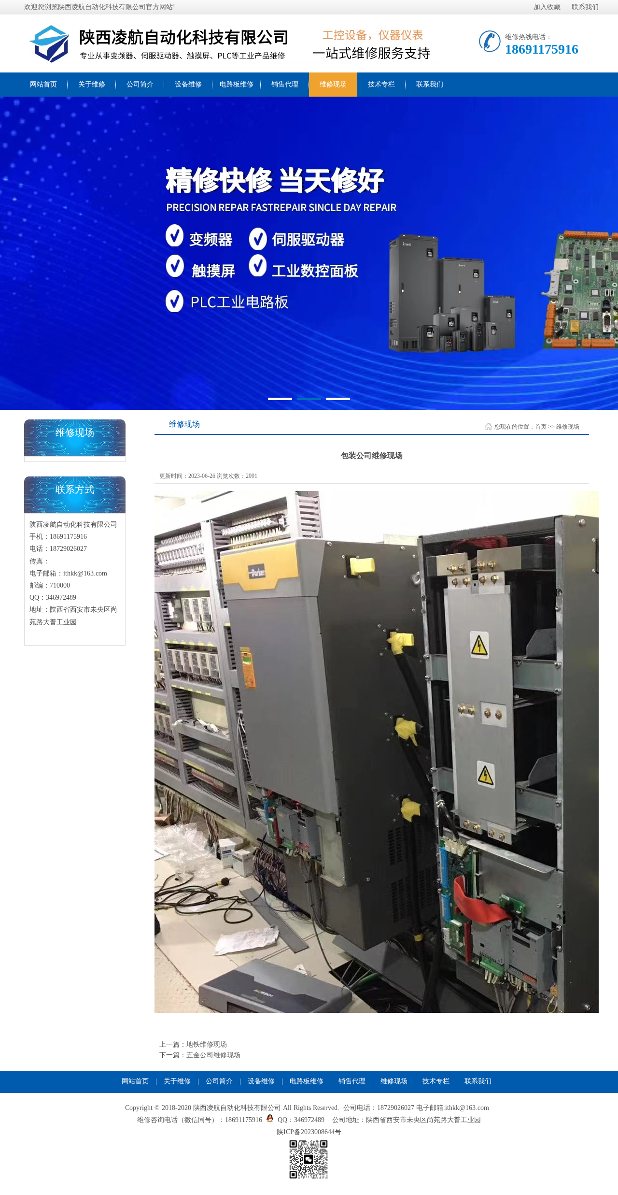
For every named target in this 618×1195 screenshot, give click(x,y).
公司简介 (140, 84)
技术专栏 (381, 84)
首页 (541, 426)
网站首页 (43, 84)
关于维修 (91, 84)
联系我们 (585, 7)
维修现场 (333, 84)
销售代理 (284, 84)
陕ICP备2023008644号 (309, 1132)
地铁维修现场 (206, 1044)
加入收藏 (548, 7)
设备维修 (188, 84)
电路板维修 (236, 84)
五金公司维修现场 (213, 1055)
